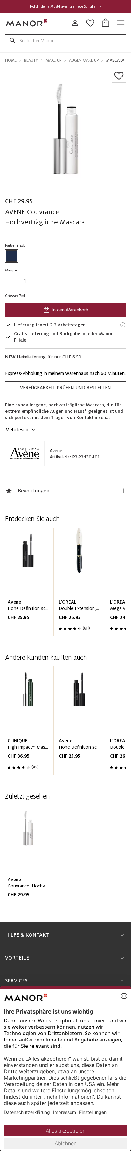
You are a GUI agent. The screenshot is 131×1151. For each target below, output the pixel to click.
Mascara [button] (115, 60)
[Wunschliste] (119, 76)
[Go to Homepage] (26, 23)
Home (11, 60)
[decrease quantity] (12, 281)
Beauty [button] (31, 60)
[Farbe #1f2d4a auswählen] (11, 256)
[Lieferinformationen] (123, 325)
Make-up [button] (53, 60)
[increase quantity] (38, 281)
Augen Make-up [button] (84, 60)
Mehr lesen (16, 429)
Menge (11, 270)
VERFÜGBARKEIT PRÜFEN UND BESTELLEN (65, 387)
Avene (56, 450)
